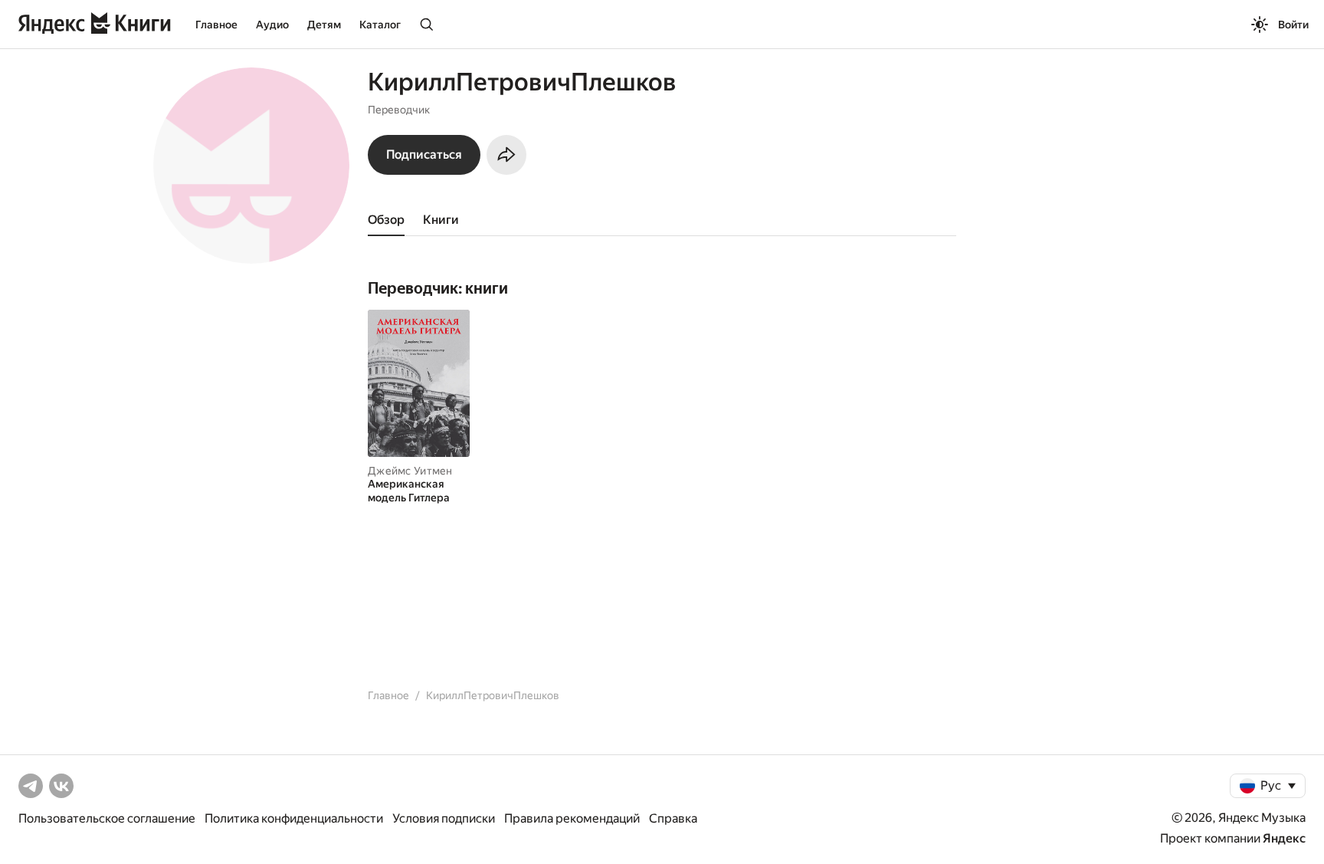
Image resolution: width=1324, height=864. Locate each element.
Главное (216, 24)
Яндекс (1284, 838)
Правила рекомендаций (572, 818)
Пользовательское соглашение (106, 818)
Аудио (272, 24)
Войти (1293, 24)
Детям (324, 24)
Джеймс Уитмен (410, 471)
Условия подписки (443, 818)
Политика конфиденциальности (294, 818)
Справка (673, 818)
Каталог (380, 24)
